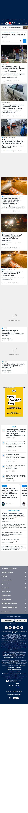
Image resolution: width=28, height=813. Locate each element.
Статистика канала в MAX (9, 607)
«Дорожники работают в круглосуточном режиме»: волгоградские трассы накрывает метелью (11, 200)
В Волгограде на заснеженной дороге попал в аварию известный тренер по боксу (13, 106)
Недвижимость (5, 19)
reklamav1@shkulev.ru (14, 661)
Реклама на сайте (6, 580)
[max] (17, 627)
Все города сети (6, 611)
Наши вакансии (6, 595)
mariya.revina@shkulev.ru (9, 657)
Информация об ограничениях (14, 667)
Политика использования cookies (14, 669)
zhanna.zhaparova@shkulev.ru (9, 654)
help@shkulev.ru (17, 649)
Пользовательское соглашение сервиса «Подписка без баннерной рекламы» (14, 674)
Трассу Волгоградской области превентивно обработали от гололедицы (13, 365)
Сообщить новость (7, 572)
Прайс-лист (5, 584)
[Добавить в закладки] (25, 81)
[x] (21, 627)
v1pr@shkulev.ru (22, 665)
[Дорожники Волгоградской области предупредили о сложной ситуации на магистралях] (14, 223)
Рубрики (4, 576)
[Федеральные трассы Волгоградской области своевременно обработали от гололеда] (14, 318)
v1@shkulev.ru (21, 645)
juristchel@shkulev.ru (16, 648)
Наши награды (5, 591)
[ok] (14, 627)
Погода (21, 19)
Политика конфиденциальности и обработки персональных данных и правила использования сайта (14, 677)
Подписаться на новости (9, 568)
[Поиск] (19, 23)
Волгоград (4, 32)
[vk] (10, 627)
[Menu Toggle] (2, 23)
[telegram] (6, 627)
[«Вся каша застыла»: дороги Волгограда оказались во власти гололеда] (14, 259)
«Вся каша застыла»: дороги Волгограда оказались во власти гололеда (12, 273)
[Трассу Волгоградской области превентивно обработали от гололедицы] (14, 352)
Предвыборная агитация (9, 603)
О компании (5, 587)
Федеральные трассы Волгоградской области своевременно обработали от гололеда (13, 332)
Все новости (11, 32)
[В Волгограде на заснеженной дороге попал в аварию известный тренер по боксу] (14, 92)
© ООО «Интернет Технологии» (14, 694)
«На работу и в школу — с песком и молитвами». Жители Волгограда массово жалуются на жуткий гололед (13, 69)
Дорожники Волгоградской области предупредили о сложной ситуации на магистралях (12, 237)
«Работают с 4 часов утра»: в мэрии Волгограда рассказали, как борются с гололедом (13, 141)
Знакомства (14, 19)
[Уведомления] (22, 23)
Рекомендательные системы (14, 671)
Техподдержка (6, 599)
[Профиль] (26, 23)
